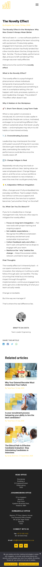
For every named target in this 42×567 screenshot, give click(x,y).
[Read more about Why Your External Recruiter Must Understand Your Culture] (21, 371)
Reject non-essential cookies (29, 564)
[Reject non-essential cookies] (40, 554)
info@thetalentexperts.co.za (23, 540)
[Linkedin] (3, 344)
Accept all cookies (11, 564)
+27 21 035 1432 (22, 534)
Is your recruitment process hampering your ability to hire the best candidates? (19, 415)
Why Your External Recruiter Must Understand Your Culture (19, 383)
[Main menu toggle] (37, 5)
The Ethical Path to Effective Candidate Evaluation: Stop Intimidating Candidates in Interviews (17, 449)
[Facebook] (8, 344)
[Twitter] (12, 344)
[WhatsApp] (16, 344)
